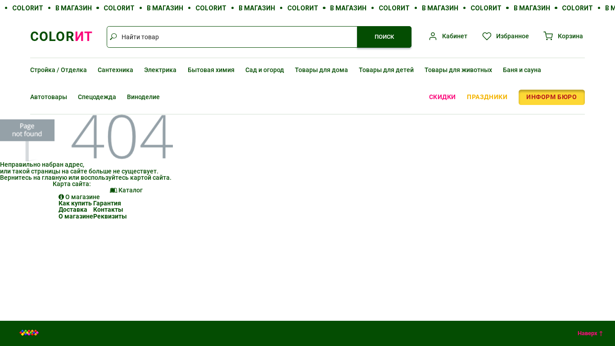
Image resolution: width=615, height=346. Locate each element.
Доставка (73, 209)
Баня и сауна (522, 69)
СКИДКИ (442, 96)
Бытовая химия (211, 69)
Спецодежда (97, 96)
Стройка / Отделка (58, 69)
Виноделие (143, 96)
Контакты (108, 209)
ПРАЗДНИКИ (487, 96)
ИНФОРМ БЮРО (551, 96)
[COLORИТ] (29, 333)
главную (54, 177)
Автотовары (48, 96)
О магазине (76, 216)
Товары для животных (458, 69)
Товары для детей (386, 69)
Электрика (160, 69)
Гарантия (107, 203)
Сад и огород (264, 69)
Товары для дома (321, 69)
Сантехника (115, 69)
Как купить (75, 203)
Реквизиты (110, 216)
